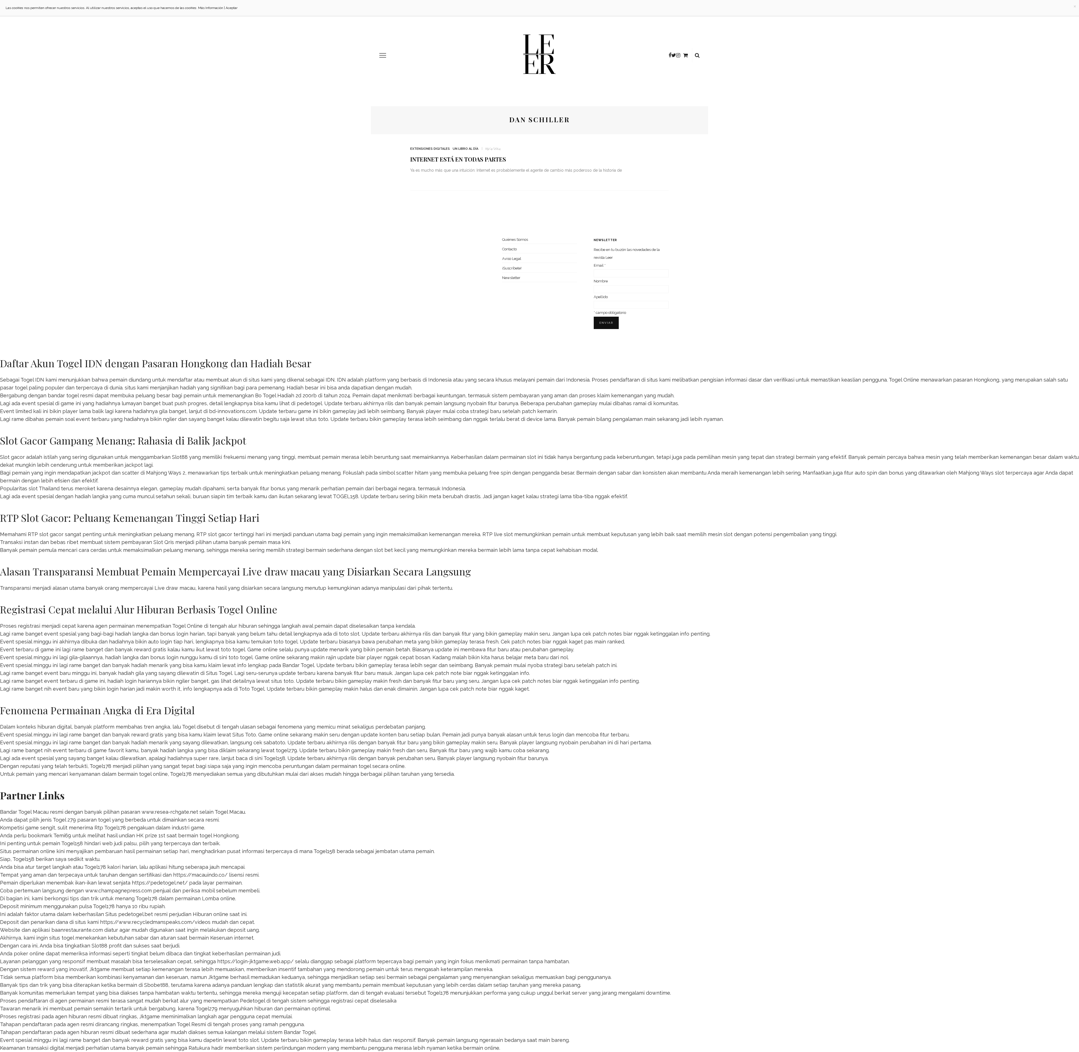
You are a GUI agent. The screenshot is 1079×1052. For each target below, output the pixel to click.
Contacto (509, 249)
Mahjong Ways (976, 473)
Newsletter (511, 278)
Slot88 (180, 457)
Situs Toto (244, 735)
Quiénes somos (515, 239)
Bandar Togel (298, 665)
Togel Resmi (191, 1024)
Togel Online (904, 380)
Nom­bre (601, 281)
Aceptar (231, 8)
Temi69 (62, 835)
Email (600, 265)
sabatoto (274, 742)
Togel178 (100, 766)
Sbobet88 (156, 985)
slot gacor (220, 534)
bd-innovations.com (233, 411)
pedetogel (309, 403)
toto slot (349, 634)
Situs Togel (219, 673)
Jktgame (99, 969)
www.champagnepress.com (118, 891)
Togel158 (274, 758)
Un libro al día (465, 149)
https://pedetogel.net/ (160, 883)
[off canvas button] (382, 55)
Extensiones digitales (430, 149)
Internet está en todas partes (458, 159)
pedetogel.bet (135, 914)
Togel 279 (64, 820)
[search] (697, 55)
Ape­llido (601, 297)
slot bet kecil (389, 550)
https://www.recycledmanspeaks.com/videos (155, 922)
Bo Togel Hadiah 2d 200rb (286, 395)
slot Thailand (44, 488)
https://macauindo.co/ (200, 875)
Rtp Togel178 (110, 828)
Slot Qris (163, 542)
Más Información (210, 8)
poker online (29, 953)
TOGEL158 (345, 496)
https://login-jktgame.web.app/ (255, 961)
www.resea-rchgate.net (170, 812)
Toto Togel (251, 689)
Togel (188, 727)
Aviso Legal (511, 259)
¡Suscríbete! (512, 268)
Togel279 (206, 1009)
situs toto (317, 419)
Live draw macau (175, 588)
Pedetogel (252, 1001)
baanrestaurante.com (77, 930)
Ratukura (199, 1048)
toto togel (285, 642)
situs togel (61, 938)
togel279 (286, 750)
